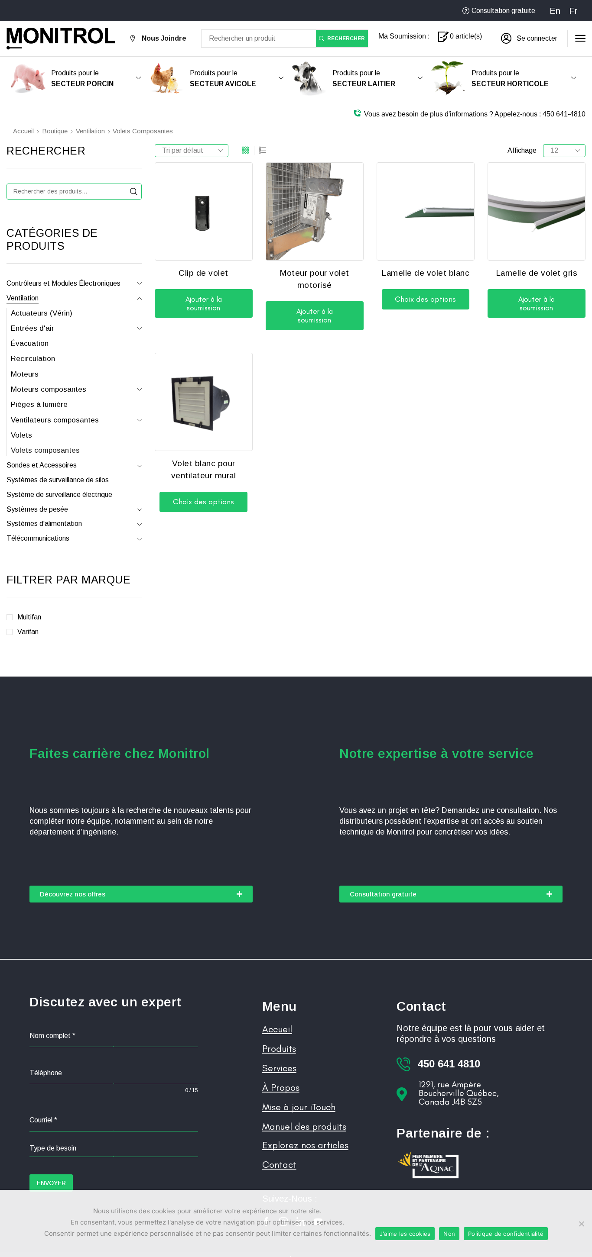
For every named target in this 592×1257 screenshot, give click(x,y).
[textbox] (113, 1148)
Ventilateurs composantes (55, 420)
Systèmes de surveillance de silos (58, 479)
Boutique (55, 131)
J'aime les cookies (405, 1233)
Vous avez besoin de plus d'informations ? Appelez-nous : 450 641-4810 (474, 114)
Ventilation (90, 131)
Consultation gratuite (503, 10)
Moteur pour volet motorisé (314, 279)
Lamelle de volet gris (537, 272)
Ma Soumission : (403, 36)
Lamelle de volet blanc (425, 272)
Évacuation (30, 343)
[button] (529, 38)
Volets (21, 435)
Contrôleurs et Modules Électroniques (63, 283)
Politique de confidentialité (505, 1233)
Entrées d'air (32, 328)
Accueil (23, 131)
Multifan (29, 617)
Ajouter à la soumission (203, 303)
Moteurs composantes (48, 389)
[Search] (134, 192)
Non (449, 1233)
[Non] (581, 1223)
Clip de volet (203, 272)
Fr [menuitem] (573, 11)
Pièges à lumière (39, 404)
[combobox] (113, 1148)
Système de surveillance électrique (59, 494)
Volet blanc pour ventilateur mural (203, 469)
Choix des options (425, 299)
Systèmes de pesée (37, 509)
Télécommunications (38, 538)
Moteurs (25, 374)
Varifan (28, 631)
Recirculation (33, 359)
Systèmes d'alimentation (44, 523)
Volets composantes (45, 450)
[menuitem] (555, 10)
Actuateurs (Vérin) (41, 313)
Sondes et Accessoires (42, 465)
